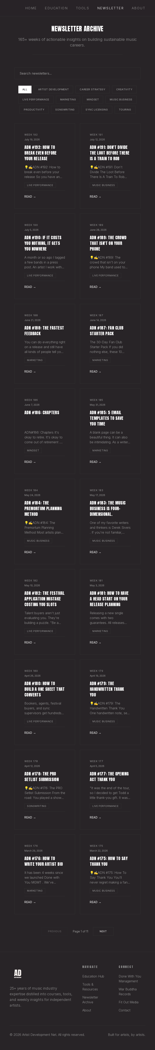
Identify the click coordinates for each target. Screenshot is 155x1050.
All (24, 89)
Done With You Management (130, 978)
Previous (54, 931)
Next (103, 931)
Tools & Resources (90, 986)
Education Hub (93, 976)
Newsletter (110, 8)
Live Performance (36, 99)
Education (56, 8)
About (138, 8)
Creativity (124, 89)
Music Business (121, 99)
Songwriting (65, 109)
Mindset (93, 99)
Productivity (34, 109)
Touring (125, 109)
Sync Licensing (97, 109)
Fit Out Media (128, 1002)
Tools (82, 8)
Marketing (68, 99)
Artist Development (53, 89)
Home (31, 8)
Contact (124, 1010)
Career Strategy (92, 89)
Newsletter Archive (90, 999)
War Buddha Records (128, 991)
